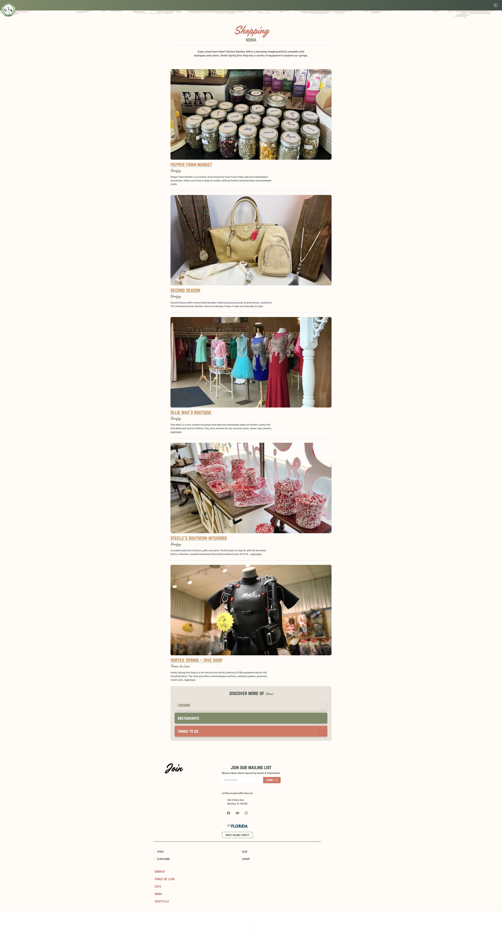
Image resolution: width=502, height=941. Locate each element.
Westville (162, 901)
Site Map (251, 929)
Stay (160, 852)
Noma (158, 894)
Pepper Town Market (191, 164)
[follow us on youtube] (237, 813)
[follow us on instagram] (246, 813)
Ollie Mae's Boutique (190, 412)
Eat (245, 852)
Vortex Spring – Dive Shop (196, 660)
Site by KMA (252, 935)
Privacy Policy (251, 925)
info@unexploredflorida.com (237, 793)
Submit (270, 780)
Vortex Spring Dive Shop (234, 55)
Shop (246, 859)
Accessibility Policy (251, 921)
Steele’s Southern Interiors (198, 538)
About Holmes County (237, 835)
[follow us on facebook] (228, 813)
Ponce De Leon (165, 879)
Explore (163, 859)
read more (175, 432)
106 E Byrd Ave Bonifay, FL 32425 (237, 802)
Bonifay (160, 871)
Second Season (185, 290)
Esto (158, 886)
